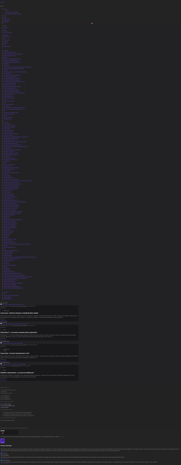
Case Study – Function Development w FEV (15, 353)
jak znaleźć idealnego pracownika (12, 149)
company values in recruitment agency (13, 68)
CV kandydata (7, 73)
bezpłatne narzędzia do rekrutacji (12, 62)
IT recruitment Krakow (9, 127)
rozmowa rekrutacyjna (9, 247)
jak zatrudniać (7, 148)
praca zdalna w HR (8, 193)
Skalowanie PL (7, 46)
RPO (7, 10)
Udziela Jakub (7, 297)
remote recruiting (8, 240)
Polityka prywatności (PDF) (8, 420)
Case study (6, 18)
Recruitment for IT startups (10, 208)
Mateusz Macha (7, 298)
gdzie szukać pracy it (8, 101)
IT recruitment (7, 123)
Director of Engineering (9, 88)
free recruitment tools (9, 97)
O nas (4, 15)
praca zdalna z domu (8, 195)
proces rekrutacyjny (8, 198)
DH (4, 293)
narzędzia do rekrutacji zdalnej (11, 167)
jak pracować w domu (9, 140)
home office (6, 106)
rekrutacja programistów (9, 224)
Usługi (5, 9)
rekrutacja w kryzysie (8, 231)
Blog (4, 17)
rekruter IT (6, 235)
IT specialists (6, 128)
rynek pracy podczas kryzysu (10, 250)
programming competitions (10, 200)
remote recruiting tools (9, 242)
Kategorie (6, 27)
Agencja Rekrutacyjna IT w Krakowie (13, 54)
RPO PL (5, 43)
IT (3, 120)
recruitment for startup (9, 209)
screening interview (8, 252)
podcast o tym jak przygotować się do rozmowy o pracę (18, 180)
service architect (7, 255)
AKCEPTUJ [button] (62, 436)
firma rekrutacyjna (8, 96)
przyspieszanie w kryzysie (10, 203)
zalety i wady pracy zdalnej (10, 279)
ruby (4, 248)
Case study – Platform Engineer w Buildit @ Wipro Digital (19, 313)
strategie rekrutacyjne (9, 271)
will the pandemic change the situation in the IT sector (17, 276)
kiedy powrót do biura (9, 157)
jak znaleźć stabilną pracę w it (11, 154)
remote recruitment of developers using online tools (16, 244)
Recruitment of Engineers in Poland (12, 211)
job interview (6, 156)
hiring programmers (8, 104)
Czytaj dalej (4, 320)
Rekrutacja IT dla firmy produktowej (12, 219)
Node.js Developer (8, 169)
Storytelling (6, 268)
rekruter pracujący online (9, 239)
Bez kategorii (6, 36)
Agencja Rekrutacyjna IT (9, 52)
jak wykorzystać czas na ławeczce (12, 144)
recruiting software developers (11, 205)
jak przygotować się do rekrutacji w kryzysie (14, 141)
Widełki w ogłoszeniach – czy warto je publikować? (17, 372)
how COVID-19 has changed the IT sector (14, 107)
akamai (5, 57)
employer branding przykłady (11, 89)
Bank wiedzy (6, 20)
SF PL (5, 44)
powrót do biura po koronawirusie (12, 183)
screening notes (7, 253)
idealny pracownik (8, 117)
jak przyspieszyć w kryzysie (10, 143)
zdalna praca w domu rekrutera (11, 286)
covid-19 (5, 70)
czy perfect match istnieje (10, 76)
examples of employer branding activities (14, 93)
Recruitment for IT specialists (10, 206)
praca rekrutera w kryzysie (10, 188)
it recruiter (6, 122)
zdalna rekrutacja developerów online (13, 287)
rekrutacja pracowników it (10, 222)
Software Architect (8, 260)
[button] (90, 6)
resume (5, 245)
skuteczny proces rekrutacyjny (11, 258)
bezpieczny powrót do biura (10, 60)
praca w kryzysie (7, 190)
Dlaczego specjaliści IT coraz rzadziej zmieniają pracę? (17, 412)
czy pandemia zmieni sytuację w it (12, 75)
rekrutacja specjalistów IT (10, 227)
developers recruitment (9, 84)
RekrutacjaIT (6, 234)
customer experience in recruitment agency (14, 71)
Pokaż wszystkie (7, 32)
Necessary (5, 454)
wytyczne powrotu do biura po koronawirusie (15, 278)
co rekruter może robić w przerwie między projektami (17, 67)
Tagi (4, 29)
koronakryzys (6, 161)
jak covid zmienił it (8, 135)
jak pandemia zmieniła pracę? (11, 138)
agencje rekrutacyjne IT (9, 55)
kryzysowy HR (7, 166)
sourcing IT (6, 263)
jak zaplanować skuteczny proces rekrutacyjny (15, 146)
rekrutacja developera (9, 214)
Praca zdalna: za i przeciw (10, 196)
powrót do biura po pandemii (11, 185)
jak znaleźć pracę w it (8, 151)
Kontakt (5, 22)
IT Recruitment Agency (9, 125)
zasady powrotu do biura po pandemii (13, 283)
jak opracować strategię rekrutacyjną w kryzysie (15, 136)
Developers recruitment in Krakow (12, 86)
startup (5, 266)
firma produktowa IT (8, 94)
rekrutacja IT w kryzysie (9, 221)
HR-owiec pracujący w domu (11, 112)
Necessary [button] (3, 452)
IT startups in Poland (8, 130)
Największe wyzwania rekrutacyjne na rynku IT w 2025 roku (18, 415)
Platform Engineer (8, 177)
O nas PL (5, 41)
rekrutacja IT (6, 216)
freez (4, 99)
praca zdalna (6, 192)
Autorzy (5, 30)
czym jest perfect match (9, 83)
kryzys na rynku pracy (8, 164)
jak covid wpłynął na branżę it (11, 133)
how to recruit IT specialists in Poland (13, 109)
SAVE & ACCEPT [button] (5, 463)
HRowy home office (8, 114)
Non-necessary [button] (4, 458)
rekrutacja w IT (7, 229)
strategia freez (7, 270)
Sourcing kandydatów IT (9, 265)
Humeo (3, 2)
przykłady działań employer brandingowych (14, 201)
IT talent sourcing (7, 131)
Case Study (6, 39)
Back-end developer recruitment (12, 58)
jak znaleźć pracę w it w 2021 (10, 153)
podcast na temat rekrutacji (10, 179)
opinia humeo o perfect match (11, 172)
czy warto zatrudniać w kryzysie (11, 80)
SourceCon (6, 261)
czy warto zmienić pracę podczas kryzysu (14, 81)
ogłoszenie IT (6, 170)
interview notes (7, 118)
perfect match (7, 175)
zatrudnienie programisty (9, 284)
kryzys (5, 162)
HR (4, 110)
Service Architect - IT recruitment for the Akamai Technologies (19, 257)
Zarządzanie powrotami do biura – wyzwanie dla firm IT (17, 414)
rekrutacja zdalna (7, 232)
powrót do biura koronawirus (10, 182)
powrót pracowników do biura (11, 187)
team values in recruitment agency (12, 273)
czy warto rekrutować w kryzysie (11, 78)
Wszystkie (6, 35)
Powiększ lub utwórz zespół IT (14, 13)
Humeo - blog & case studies (10, 295)
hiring (4, 102)
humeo (5, 115)
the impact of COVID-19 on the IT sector (13, 274)
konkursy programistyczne (10, 159)
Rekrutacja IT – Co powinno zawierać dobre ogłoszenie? (19, 332)
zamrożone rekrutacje (9, 281)
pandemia (6, 174)
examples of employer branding (11, 91)
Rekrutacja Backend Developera (12, 213)
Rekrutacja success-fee (12, 12)
